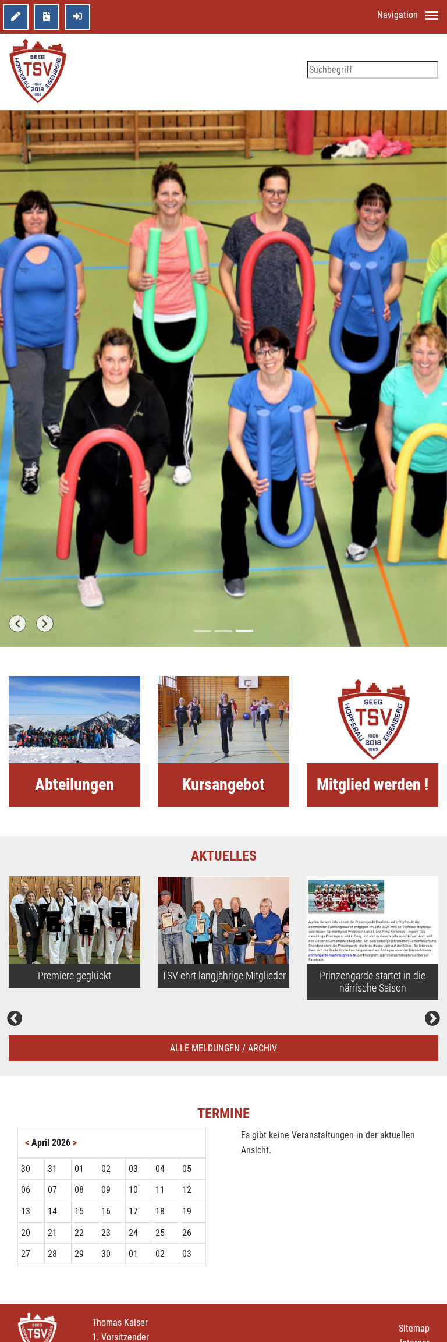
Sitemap (414, 1328)
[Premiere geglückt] (74, 920)
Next (432, 1019)
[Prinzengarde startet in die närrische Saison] (372, 920)
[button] (17, 623)
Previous (14, 1019)
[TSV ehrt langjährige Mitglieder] (223, 920)
